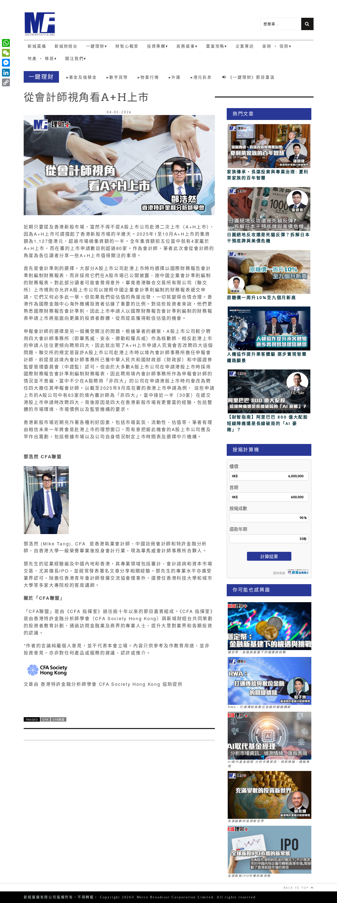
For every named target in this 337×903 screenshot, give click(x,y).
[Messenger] (6, 63)
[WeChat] (6, 53)
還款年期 (238, 529)
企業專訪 (245, 46)
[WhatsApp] (6, 43)
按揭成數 (238, 508)
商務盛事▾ (187, 46)
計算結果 (269, 556)
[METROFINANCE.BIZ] (96, 24)
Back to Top (296, 887)
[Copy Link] (6, 82)
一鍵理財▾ (96, 46)
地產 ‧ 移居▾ (42, 58)
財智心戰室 (127, 46)
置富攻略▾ (216, 46)
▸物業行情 (148, 77)
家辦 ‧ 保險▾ (276, 46)
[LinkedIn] (6, 72)
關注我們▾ (75, 58)
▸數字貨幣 (117, 77)
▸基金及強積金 (81, 77)
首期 (233, 487)
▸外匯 (175, 77)
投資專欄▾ (157, 46)
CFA (45, 719)
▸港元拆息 (201, 77)
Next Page (119, 701)
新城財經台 (66, 46)
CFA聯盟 (58, 719)
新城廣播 (37, 46)
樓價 (233, 466)
